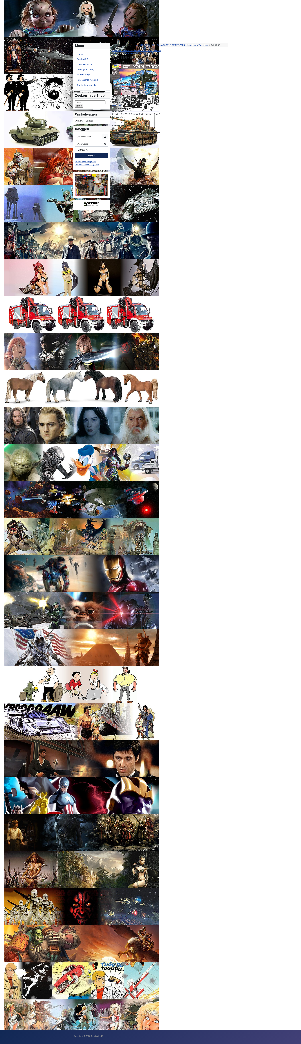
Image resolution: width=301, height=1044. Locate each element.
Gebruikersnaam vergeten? (87, 164)
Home (80, 54)
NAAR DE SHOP (84, 64)
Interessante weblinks (87, 80)
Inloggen (91, 156)
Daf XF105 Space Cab (151, 50)
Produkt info (83, 59)
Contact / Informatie (87, 85)
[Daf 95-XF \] (135, 79)
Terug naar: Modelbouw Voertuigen (128, 53)
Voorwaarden (83, 74)
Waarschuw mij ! (119, 105)
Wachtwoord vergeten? (85, 162)
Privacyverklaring (85, 69)
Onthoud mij (83, 150)
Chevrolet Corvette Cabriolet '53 (127, 50)
